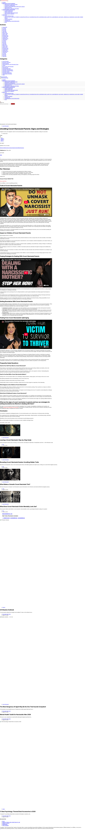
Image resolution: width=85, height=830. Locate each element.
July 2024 (4, 53)
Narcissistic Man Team (6, 614)
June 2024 (4, 54)
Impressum (4, 824)
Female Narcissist (9, 11)
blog (6, 22)
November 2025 (5, 36)
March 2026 (4, 32)
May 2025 (4, 42)
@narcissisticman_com (7, 513)
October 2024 (4, 50)
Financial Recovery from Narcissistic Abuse (15, 6)
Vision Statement (8, 19)
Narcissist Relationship (6, 68)
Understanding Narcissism (8, 9)
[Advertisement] (42, 115)
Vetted (4, 2)
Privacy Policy (5, 823)
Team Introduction (9, 15)
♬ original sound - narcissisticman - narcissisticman (13, 518)
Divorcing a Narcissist (10, 5)
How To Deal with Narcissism (11, 12)
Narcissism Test (8, 7)
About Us (4, 14)
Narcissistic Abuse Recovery (11, 4)
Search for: (2, 102)
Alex (3, 444)
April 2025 (4, 43)
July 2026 (4, 28)
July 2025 (4, 40)
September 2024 (5, 51)
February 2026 (5, 33)
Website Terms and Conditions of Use (11, 822)
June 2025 (4, 41)
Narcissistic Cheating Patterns (12, 8)
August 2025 (4, 39)
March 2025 (4, 44)
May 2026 (4, 30)
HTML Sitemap (5, 825)
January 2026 (4, 34)
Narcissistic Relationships (8, 3)
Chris (3, 488)
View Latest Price (3, 181)
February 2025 (5, 45)
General (3, 65)
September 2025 (5, 38)
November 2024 (5, 49)
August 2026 (4, 27)
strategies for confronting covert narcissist (10, 407)
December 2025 (5, 35)
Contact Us (7, 20)
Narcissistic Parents (9, 13)
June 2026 (4, 29)
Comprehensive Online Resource (12, 21)
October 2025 (4, 37)
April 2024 (4, 56)
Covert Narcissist (9, 10)
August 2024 (4, 52)
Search (12, 103)
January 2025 (4, 46)
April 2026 (4, 31)
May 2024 (4, 55)
